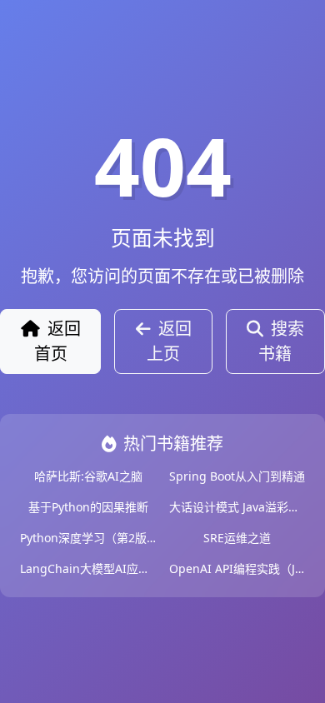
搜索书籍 (281, 341)
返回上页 (169, 341)
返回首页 (57, 341)
